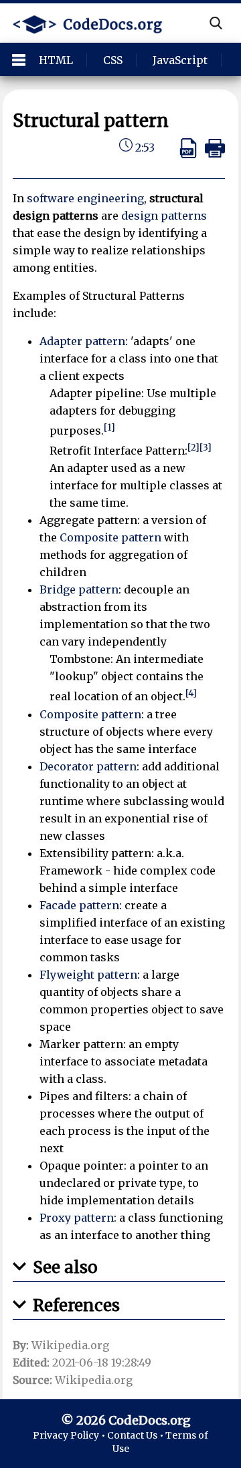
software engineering (85, 198)
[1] (109, 427)
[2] (193, 447)
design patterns (164, 215)
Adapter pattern (82, 341)
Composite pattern (110, 537)
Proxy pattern (76, 1217)
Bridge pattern (78, 589)
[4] (191, 693)
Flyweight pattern (88, 974)
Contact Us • (136, 1435)
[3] (205, 447)
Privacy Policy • (70, 1435)
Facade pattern (79, 905)
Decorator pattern (88, 766)
